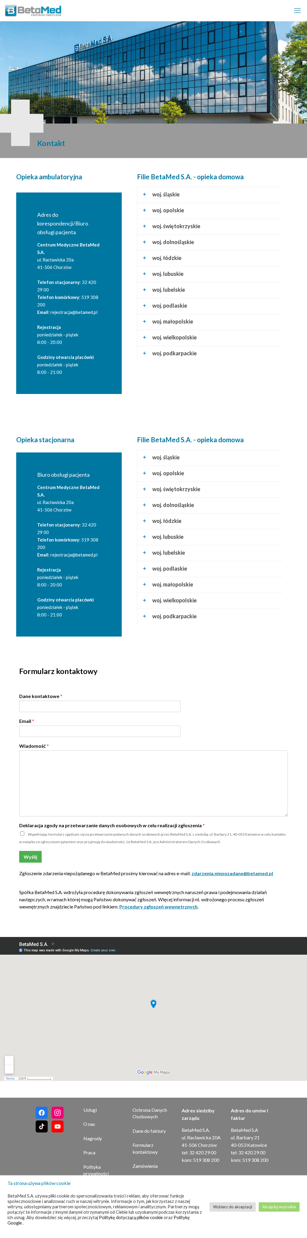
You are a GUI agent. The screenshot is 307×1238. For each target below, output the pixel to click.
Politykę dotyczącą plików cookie (131, 1217)
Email (26, 721)
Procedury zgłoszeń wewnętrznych (158, 906)
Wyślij (30, 857)
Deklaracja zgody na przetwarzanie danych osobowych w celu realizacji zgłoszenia (112, 825)
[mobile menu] (297, 10)
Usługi (90, 1110)
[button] (210, 194)
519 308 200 (206, 1160)
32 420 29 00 (202, 1152)
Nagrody (92, 1138)
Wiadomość (34, 746)
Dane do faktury (149, 1131)
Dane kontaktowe (40, 696)
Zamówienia (145, 1166)
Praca (89, 1152)
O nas (89, 1124)
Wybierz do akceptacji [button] (232, 1206)
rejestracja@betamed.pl (73, 312)
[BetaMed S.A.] (37, 10)
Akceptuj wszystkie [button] (279, 1206)
